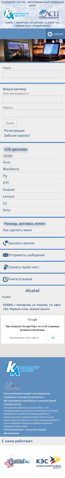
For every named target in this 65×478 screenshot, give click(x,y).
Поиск (7, 67)
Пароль (8, 107)
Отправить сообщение (26, 255)
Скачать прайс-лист (23, 267)
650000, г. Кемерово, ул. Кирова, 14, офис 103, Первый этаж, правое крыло (32, 24)
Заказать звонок (21, 243)
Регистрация (14, 131)
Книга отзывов (20, 279)
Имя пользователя (16, 93)
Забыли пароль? (17, 135)
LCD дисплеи (15, 149)
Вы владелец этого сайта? (24, 337)
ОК (53, 337)
